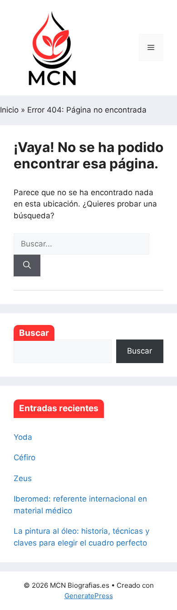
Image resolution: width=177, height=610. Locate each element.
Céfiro (24, 457)
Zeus (23, 478)
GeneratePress (88, 595)
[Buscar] (27, 265)
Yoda (23, 437)
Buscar (34, 333)
